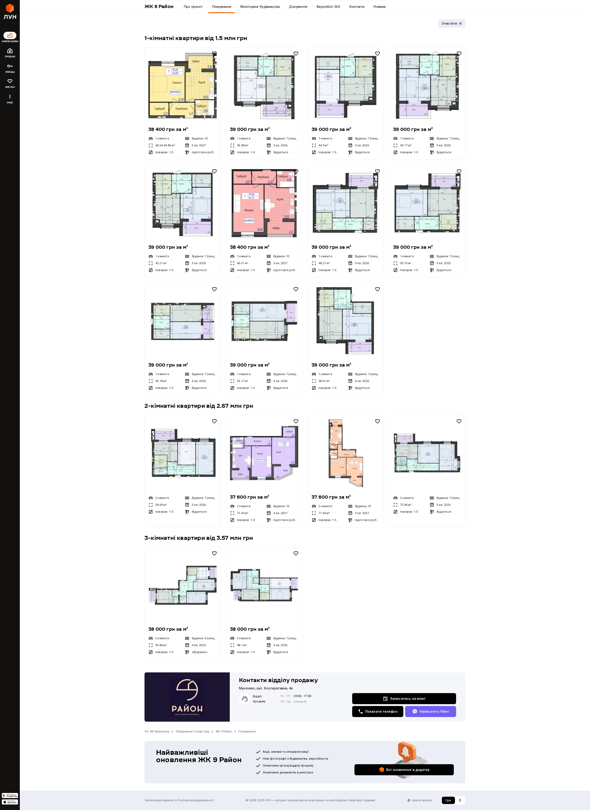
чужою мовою (422, 800)
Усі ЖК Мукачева (157, 731)
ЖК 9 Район (223, 731)
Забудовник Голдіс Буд (192, 731)
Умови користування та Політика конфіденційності (179, 800)
